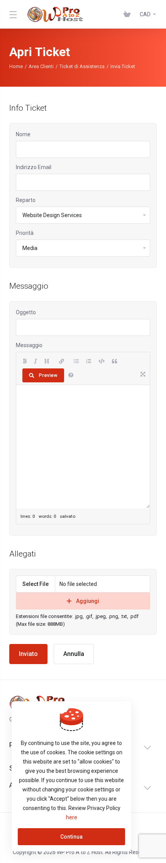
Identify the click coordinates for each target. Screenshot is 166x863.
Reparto (26, 200)
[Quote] (114, 361)
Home (16, 66)
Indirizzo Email (33, 167)
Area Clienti (41, 66)
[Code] (101, 361)
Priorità (25, 233)
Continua (71, 837)
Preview (48, 375)
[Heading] (47, 361)
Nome (23, 134)
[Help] (71, 375)
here (71, 817)
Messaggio (29, 345)
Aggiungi (87, 601)
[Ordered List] (88, 361)
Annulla (73, 654)
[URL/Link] (61, 361)
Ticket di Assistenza (82, 66)
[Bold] (24, 361)
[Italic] (35, 361)
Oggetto (26, 312)
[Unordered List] (76, 361)
